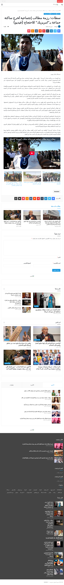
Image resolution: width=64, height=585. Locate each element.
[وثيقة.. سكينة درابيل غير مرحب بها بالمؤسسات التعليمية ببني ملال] (56, 400)
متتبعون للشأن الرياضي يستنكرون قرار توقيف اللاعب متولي (37, 391)
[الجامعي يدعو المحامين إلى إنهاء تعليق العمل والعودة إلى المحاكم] (32, 215)
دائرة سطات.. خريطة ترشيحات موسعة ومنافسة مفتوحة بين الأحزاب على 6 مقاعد (48, 368)
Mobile (56, 191)
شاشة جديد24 (53, 13)
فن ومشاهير (36, 492)
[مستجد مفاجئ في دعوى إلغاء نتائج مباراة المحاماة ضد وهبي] (56, 414)
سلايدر (53, 10)
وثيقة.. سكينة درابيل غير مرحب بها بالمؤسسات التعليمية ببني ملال (36, 397)
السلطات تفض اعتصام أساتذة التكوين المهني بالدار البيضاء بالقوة (48, 572)
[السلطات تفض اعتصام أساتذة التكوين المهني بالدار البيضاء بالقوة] (58, 572)
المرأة (25, 489)
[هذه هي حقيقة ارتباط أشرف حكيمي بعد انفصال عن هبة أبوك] (56, 407)
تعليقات (12, 385)
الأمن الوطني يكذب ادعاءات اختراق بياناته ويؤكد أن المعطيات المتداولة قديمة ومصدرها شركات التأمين (52, 223)
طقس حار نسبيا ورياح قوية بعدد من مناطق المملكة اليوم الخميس (42, 1)
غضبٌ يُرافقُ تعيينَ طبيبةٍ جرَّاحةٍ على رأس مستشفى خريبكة (13, 294)
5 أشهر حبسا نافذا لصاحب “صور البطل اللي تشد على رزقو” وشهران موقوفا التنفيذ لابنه (12, 223)
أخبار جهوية (52, 489)
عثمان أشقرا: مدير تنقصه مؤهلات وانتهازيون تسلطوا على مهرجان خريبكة (47, 311)
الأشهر (52, 385)
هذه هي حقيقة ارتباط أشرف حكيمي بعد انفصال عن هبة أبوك (37, 404)
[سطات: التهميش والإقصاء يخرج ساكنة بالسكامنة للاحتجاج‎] (32, 176)
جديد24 (8, 489)
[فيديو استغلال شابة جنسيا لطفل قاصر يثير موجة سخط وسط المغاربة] (56, 420)
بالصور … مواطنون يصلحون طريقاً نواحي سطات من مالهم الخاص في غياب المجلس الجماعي (14, 184)
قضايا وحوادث (46, 13)
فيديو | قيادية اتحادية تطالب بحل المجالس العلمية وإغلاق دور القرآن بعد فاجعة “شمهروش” (48, 545)
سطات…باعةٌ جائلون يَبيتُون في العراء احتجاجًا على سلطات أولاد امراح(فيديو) (13, 301)
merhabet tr (59, 489)
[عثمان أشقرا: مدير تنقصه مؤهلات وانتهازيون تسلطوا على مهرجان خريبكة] (58, 504)
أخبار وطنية (46, 489)
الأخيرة (32, 385)
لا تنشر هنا (22, 492)
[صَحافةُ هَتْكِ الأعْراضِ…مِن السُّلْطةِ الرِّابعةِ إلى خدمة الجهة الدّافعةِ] (58, 562)
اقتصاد (40, 489)
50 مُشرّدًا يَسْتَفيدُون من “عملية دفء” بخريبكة (48, 554)
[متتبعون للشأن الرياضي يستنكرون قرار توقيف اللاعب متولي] (56, 393)
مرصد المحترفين (10, 492)
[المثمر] (32, 276)
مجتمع (17, 492)
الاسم (58, 257)
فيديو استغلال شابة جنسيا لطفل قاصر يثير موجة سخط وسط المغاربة (35, 418)
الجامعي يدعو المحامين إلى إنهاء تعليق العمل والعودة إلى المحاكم (32, 222)
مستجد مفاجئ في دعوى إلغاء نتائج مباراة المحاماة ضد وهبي (37, 411)
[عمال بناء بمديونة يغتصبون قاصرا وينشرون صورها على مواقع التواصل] (58, 460)
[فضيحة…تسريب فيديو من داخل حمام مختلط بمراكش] (58, 453)
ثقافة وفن (13, 489)
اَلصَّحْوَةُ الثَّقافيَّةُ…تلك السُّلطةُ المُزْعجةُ (54, 538)
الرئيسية (57, 10)
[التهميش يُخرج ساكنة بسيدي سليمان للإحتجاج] (51, 176)
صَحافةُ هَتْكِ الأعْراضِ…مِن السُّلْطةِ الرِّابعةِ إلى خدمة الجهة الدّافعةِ (48, 563)
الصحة (30, 489)
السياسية (35, 489)
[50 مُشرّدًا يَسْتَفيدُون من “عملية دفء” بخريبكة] (58, 555)
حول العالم (60, 492)
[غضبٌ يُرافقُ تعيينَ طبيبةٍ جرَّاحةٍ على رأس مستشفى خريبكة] (26, 295)
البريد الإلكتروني (56, 263)
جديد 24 (56, 26)
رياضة (54, 492)
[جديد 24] (55, 4)
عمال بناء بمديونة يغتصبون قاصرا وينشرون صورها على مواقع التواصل (37, 458)
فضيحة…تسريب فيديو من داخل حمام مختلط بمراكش (41, 451)
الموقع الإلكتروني (27, 263)
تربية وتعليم (20, 489)
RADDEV (46, 582)
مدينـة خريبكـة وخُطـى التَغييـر (14, 308)
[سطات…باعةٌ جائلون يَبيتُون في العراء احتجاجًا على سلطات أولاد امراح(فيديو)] (26, 302)
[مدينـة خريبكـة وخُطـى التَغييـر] (26, 310)
